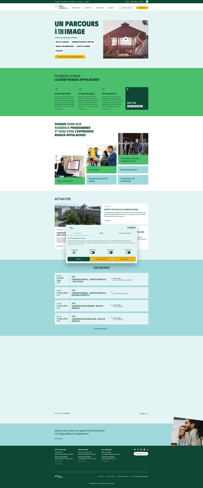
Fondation (57, 1)
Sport (73, 276)
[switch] (92, 252)
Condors (87, 1)
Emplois (127, 1)
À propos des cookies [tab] (125, 233)
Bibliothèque (134, 1)
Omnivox (141, 1)
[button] (76, 7)
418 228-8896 (58, 461)
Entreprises (64, 1)
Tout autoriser (124, 259)
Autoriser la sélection (101, 259)
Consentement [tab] (78, 233)
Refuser (79, 259)
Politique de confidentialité (75, 244)
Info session (80, 1)
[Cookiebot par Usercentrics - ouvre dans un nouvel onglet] (128, 228)
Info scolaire (72, 1)
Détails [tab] (101, 233)
